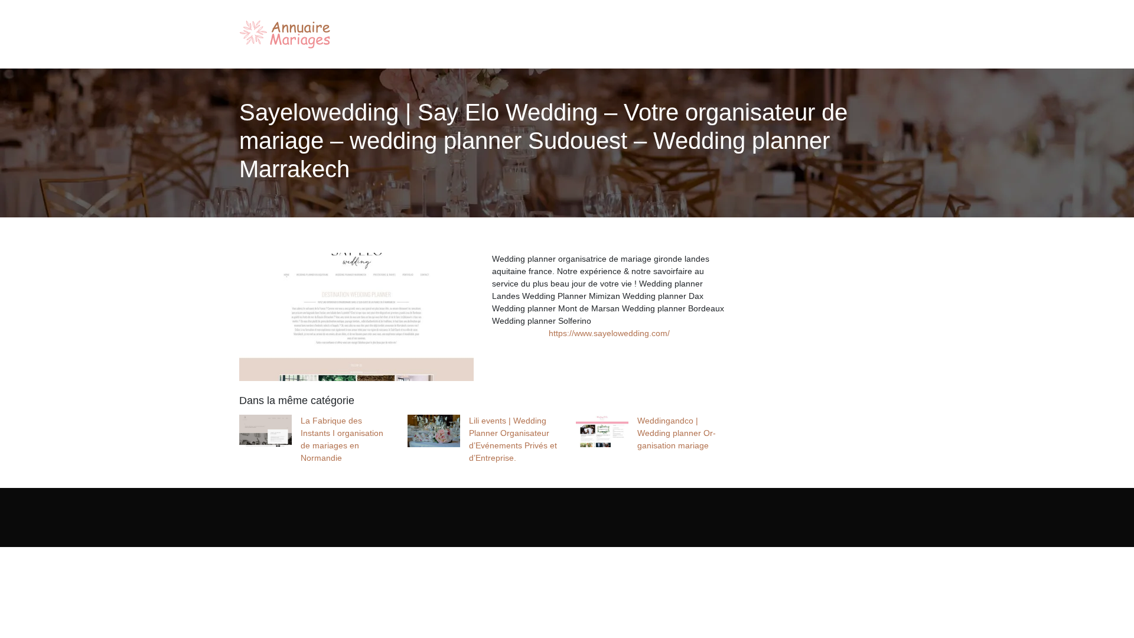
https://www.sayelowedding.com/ (609, 333)
